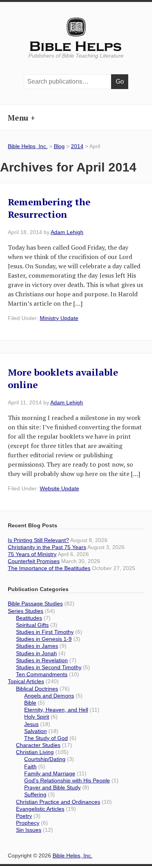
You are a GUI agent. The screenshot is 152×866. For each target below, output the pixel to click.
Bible (30, 703)
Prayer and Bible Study (52, 787)
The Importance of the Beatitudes (49, 568)
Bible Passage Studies (35, 603)
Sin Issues (28, 830)
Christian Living (35, 752)
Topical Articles (26, 681)
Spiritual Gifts (32, 625)
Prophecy (27, 823)
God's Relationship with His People (67, 780)
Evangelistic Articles (40, 809)
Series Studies (25, 611)
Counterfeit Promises (34, 561)
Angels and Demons (49, 696)
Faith (30, 766)
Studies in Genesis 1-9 (44, 639)
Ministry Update (59, 318)
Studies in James (37, 646)
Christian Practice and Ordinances (58, 802)
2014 (77, 146)
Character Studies (38, 745)
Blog (59, 146)
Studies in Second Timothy (48, 667)
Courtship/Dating (44, 759)
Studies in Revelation (42, 660)
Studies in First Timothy (45, 632)
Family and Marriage (49, 773)
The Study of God (46, 738)
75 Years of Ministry (32, 554)
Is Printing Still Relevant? (38, 540)
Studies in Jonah (36, 653)
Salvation (35, 731)
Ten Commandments (41, 674)
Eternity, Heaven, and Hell (56, 710)
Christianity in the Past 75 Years (47, 547)
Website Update (59, 488)
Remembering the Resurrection (49, 208)
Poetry (24, 816)
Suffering (35, 794)
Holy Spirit (36, 717)
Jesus (31, 724)
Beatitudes (29, 618)
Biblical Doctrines (37, 689)
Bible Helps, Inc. (76, 46)
